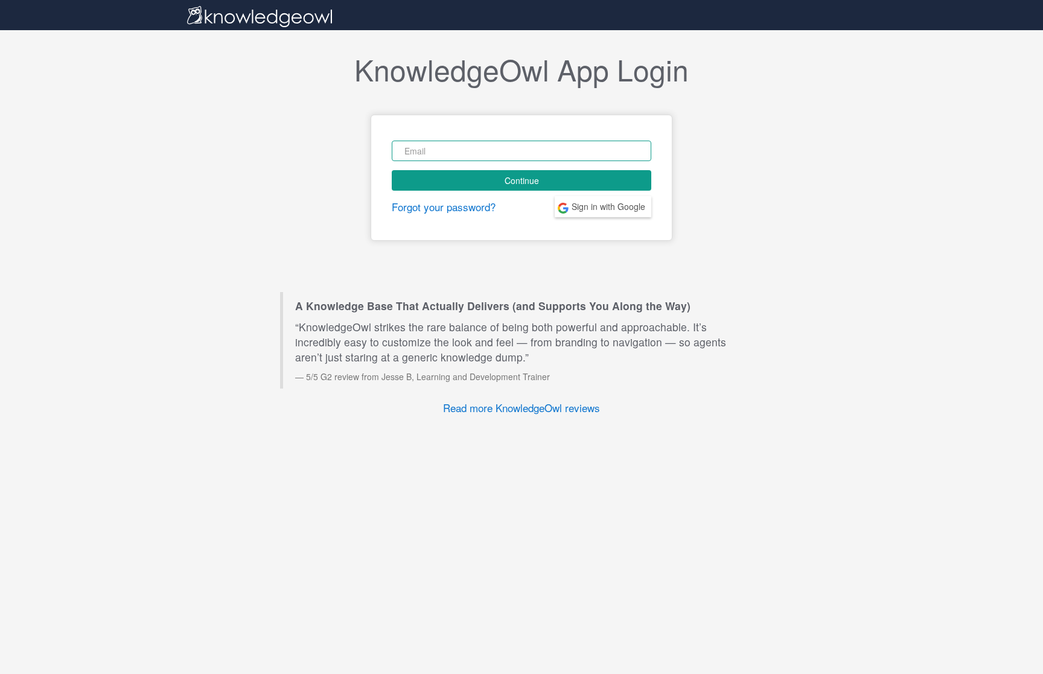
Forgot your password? (444, 206)
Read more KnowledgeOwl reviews (521, 407)
